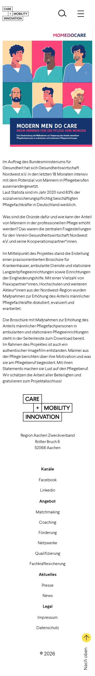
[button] (62, 14)
